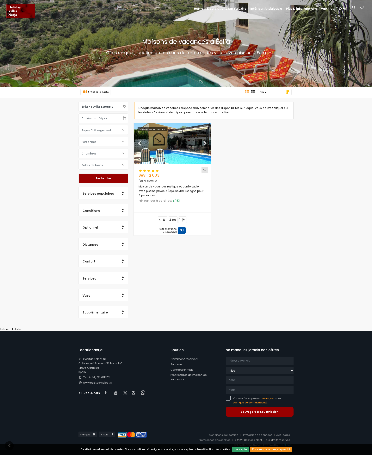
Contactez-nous (181, 370)
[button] (139, 143)
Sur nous (176, 364)
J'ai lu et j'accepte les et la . (256, 400)
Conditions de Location (223, 435)
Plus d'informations (301, 8)
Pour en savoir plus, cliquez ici (271, 449)
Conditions (91, 210)
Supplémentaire (95, 312)
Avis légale (283, 435)
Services (89, 278)
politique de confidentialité (249, 402)
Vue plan (327, 8)
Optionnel (90, 227)
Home (198, 8)
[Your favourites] (362, 8)
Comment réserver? (184, 359)
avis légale (267, 398)
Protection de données (257, 435)
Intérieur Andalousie (266, 8)
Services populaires (98, 193)
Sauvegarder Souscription (259, 412)
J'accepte (240, 449)
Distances (90, 244)
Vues (86, 295)
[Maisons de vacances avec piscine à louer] (20, 11)
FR (344, 8)
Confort (89, 261)
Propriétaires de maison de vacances (188, 377)
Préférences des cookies (214, 440)
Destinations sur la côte (226, 8)
